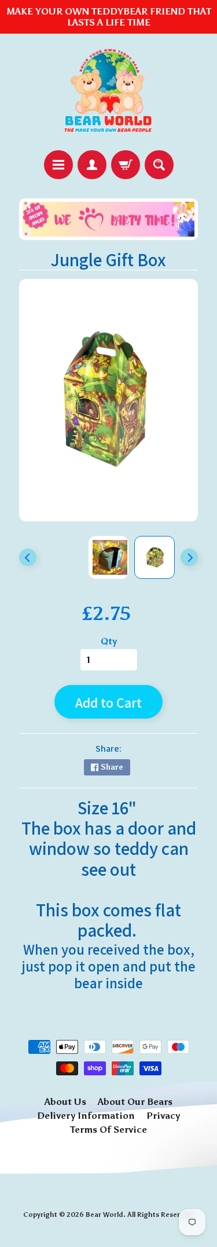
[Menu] (58, 164)
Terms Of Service (108, 1129)
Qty (109, 641)
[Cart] (125, 164)
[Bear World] (109, 92)
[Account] (92, 164)
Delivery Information (86, 1115)
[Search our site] (159, 164)
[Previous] (27, 557)
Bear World (104, 1214)
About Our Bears (135, 1101)
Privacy (163, 1115)
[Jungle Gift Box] (154, 557)
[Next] (189, 557)
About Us (65, 1101)
